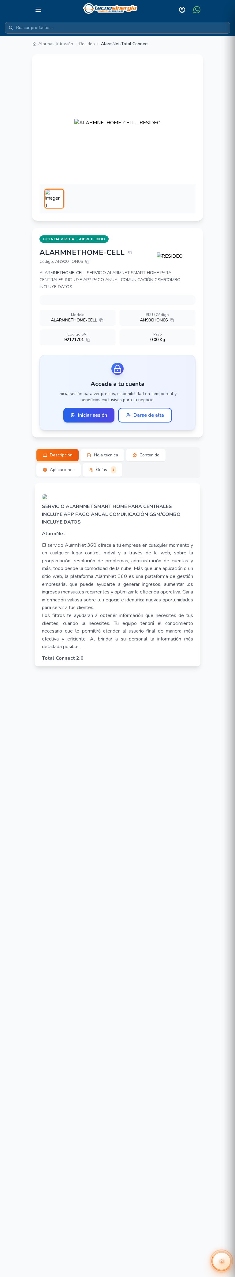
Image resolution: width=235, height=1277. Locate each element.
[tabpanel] (117, 574)
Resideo (87, 44)
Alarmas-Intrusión (55, 44)
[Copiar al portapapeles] (130, 252)
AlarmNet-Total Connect (125, 44)
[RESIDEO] (176, 256)
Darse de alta (148, 415)
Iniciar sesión (92, 415)
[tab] (57, 455)
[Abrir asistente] (221, 1261)
